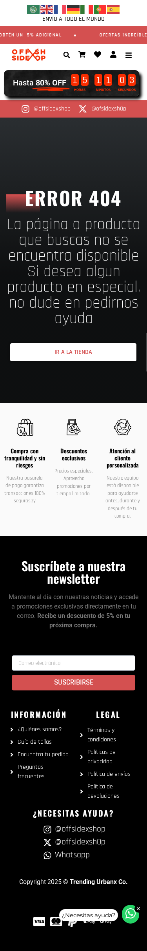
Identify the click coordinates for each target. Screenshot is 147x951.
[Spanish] (113, 9)
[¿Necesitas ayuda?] (130, 914)
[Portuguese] (100, 9)
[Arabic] (33, 9)
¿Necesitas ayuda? (89, 915)
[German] (73, 9)
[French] (60, 9)
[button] (66, 54)
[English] (47, 9)
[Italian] (87, 9)
